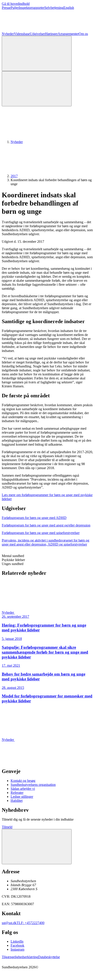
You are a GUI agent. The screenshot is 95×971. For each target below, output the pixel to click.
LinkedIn (17, 941)
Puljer (15, 8)
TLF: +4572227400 (30, 923)
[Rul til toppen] (37, 846)
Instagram (17, 949)
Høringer (51, 34)
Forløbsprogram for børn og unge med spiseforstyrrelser (41, 533)
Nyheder (8, 34)
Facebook (17, 945)
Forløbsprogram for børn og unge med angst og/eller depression (46, 525)
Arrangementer (68, 34)
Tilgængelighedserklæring (20, 957)
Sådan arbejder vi (23, 788)
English (68, 8)
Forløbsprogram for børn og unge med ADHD (34, 518)
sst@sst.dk (9, 923)
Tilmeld (7, 827)
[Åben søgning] (37, 53)
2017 (14, 176)
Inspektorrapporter (31, 8)
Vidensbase (22, 34)
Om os (83, 34)
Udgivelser (37, 34)
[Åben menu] (37, 88)
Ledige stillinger (22, 796)
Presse (6, 8)
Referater (17, 792)
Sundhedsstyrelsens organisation (33, 785)
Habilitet (17, 800)
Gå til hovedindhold (16, 4)
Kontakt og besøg (23, 781)
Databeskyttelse (49, 957)
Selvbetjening (53, 8)
